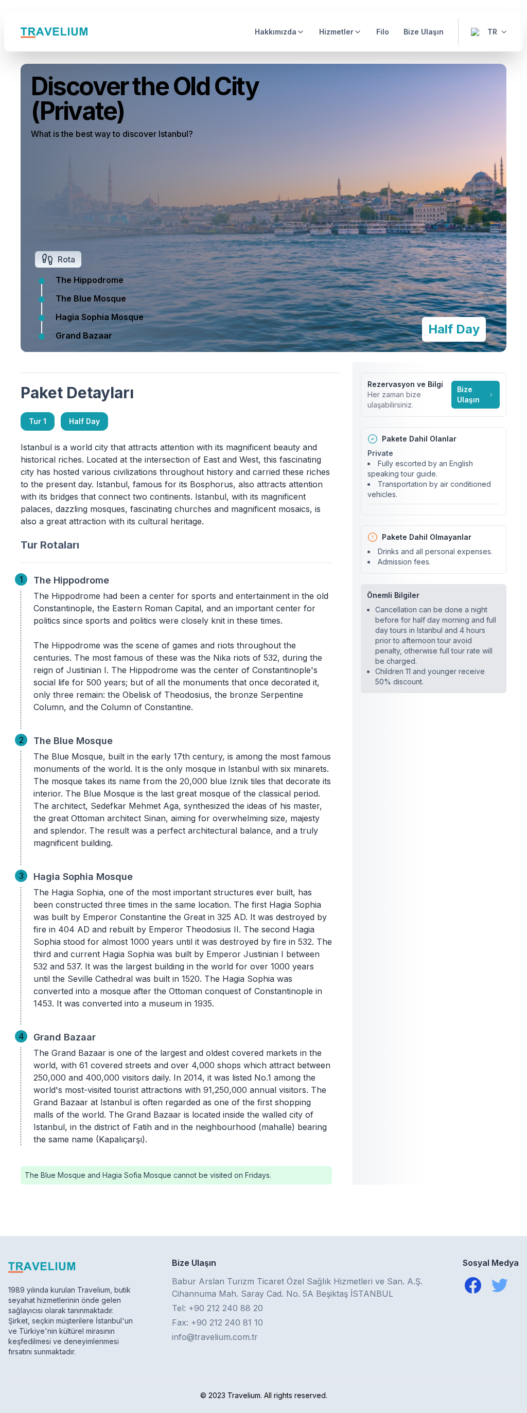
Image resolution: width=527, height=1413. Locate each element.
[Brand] (54, 32)
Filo (382, 31)
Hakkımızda (275, 31)
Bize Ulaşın (423, 31)
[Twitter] (499, 1285)
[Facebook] (473, 1285)
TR (492, 31)
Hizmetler (336, 31)
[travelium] (72, 1267)
